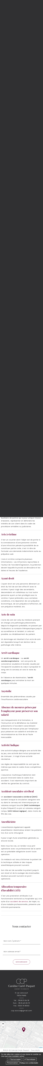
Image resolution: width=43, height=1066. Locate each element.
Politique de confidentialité (29, 1063)
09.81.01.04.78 (23, 1000)
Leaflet (40, 1047)
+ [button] (3, 1023)
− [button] (3, 1027)
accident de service (19, 901)
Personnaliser (12, 1063)
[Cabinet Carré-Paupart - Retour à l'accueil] (21, 984)
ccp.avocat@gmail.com (21, 1011)
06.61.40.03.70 (24, 1003)
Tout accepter (15, 1059)
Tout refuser (30, 1059)
